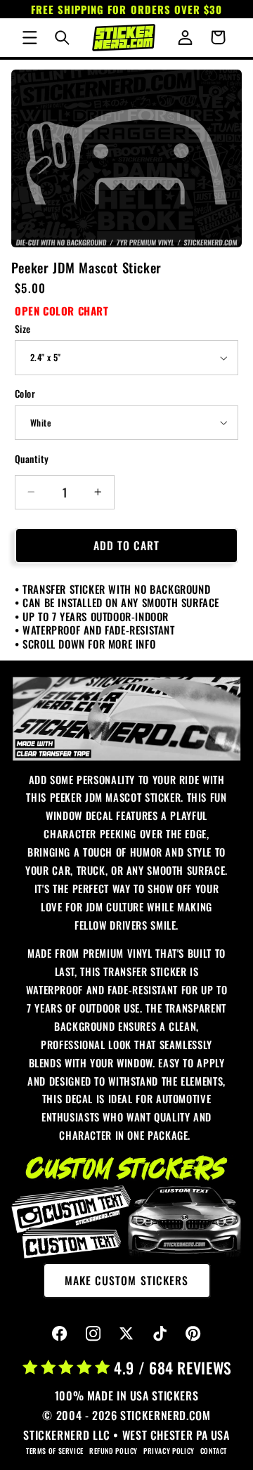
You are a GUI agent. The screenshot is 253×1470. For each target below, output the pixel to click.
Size (23, 329)
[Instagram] (93, 1334)
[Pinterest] (194, 1334)
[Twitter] (127, 1334)
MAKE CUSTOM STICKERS (126, 1280)
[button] (29, 37)
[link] (126, 718)
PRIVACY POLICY (169, 1450)
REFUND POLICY (113, 1450)
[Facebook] (60, 1334)
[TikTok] (160, 1334)
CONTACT (213, 1450)
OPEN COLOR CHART (62, 310)
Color (25, 393)
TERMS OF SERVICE (55, 1450)
